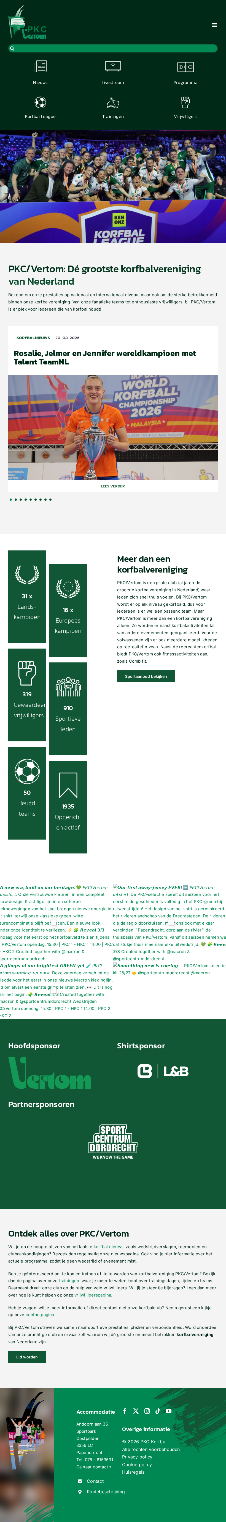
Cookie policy (137, 1464)
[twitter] (136, 1411)
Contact (95, 1481)
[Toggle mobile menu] (215, 25)
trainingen (69, 1280)
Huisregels (133, 1472)
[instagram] (147, 1411)
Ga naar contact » (94, 1466)
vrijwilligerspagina (92, 1295)
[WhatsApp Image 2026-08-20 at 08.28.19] (113, 376)
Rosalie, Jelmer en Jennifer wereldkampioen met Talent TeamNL (105, 357)
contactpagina (40, 1314)
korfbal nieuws (108, 1246)
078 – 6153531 (99, 1459)
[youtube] (168, 1411)
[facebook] (125, 1411)
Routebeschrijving (106, 1491)
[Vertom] (49, 1058)
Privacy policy (137, 1457)
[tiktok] (157, 1411)
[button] (11, 499)
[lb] (163, 1062)
